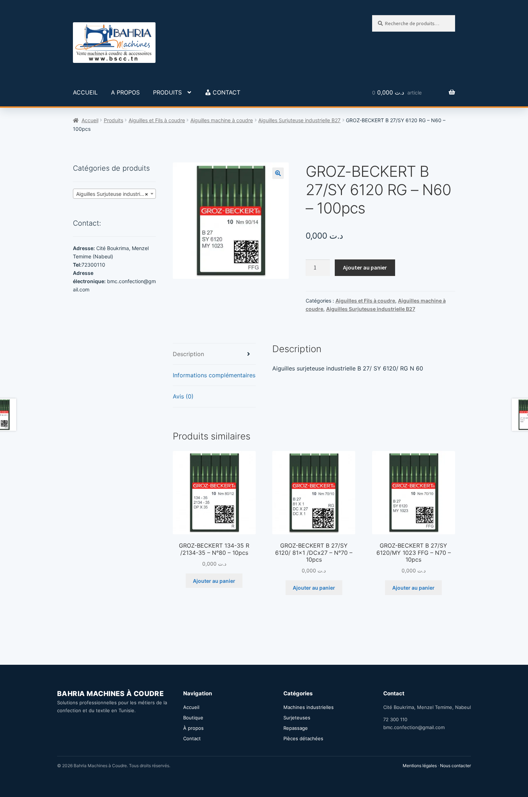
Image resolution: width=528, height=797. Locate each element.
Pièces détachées (303, 738)
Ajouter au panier (365, 267)
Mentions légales (420, 765)
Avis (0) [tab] (183, 396)
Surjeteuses (296, 717)
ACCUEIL (85, 92)
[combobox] (114, 194)
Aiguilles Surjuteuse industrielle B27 (299, 120)
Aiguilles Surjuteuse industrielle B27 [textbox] (116, 194)
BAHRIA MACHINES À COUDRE (110, 694)
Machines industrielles (308, 707)
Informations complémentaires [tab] (214, 375)
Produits (113, 120)
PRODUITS (167, 92)
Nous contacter (455, 765)
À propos (193, 728)
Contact (192, 738)
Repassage (295, 728)
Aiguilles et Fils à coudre (157, 120)
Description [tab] (188, 354)
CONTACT (226, 92)
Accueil (90, 120)
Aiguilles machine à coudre (221, 120)
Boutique (193, 717)
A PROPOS (125, 92)
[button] (278, 173)
